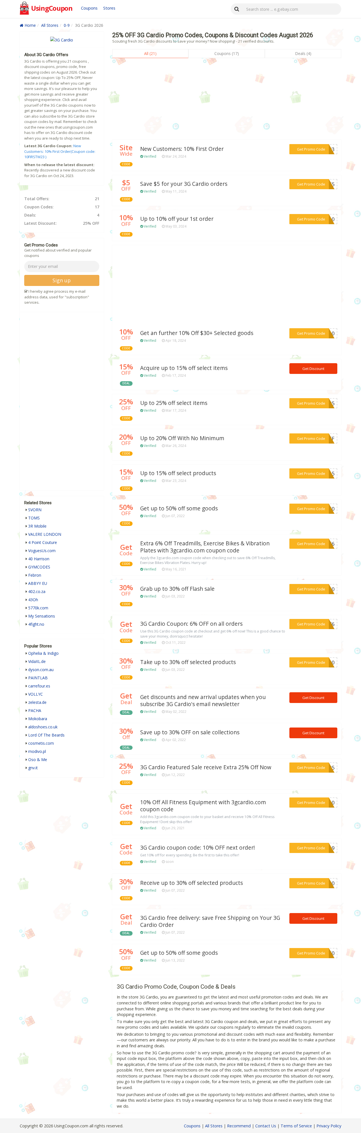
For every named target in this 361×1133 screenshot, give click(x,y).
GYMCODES (39, 567)
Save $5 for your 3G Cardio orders (183, 184)
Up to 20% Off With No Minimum (182, 438)
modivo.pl (37, 751)
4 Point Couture (42, 542)
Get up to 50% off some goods (179, 508)
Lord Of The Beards (46, 735)
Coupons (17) (226, 53)
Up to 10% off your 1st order (176, 218)
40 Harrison (38, 558)
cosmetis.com (41, 743)
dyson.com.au (41, 669)
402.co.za (36, 591)
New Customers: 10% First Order (182, 149)
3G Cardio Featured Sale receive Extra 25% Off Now (205, 767)
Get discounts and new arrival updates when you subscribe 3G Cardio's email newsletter (203, 700)
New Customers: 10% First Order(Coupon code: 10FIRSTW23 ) (59, 151)
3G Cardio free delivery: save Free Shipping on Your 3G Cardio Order (210, 921)
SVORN (34, 509)
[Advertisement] (226, 100)
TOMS (34, 518)
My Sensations (41, 616)
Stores (109, 8)
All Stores (49, 25)
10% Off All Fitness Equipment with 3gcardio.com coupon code (203, 806)
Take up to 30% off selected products (188, 662)
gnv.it (33, 767)
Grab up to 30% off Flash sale (177, 588)
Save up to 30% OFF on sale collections (189, 732)
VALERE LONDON (44, 534)
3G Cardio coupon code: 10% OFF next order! (197, 847)
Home (29, 25)
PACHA (34, 710)
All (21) (150, 53)
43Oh (33, 599)
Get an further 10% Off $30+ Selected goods (196, 333)
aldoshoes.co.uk (43, 726)
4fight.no (36, 624)
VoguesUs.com (42, 550)
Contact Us (265, 1125)
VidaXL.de (37, 661)
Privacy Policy (328, 1125)
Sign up (61, 280)
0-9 (67, 25)
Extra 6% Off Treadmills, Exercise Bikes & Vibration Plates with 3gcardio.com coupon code (205, 547)
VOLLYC (35, 694)
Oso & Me (37, 759)
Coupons (89, 8)
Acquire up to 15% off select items (184, 368)
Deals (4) (303, 53)
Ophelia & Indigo (43, 653)
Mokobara (37, 718)
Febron (34, 575)
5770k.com (38, 607)
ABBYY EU (37, 583)
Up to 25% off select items (173, 403)
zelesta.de (37, 702)
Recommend (239, 1125)
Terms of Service (296, 1125)
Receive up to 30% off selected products (191, 883)
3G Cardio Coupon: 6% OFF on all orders (191, 623)
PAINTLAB (38, 677)
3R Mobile (37, 526)
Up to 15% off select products (178, 473)
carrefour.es (39, 686)
